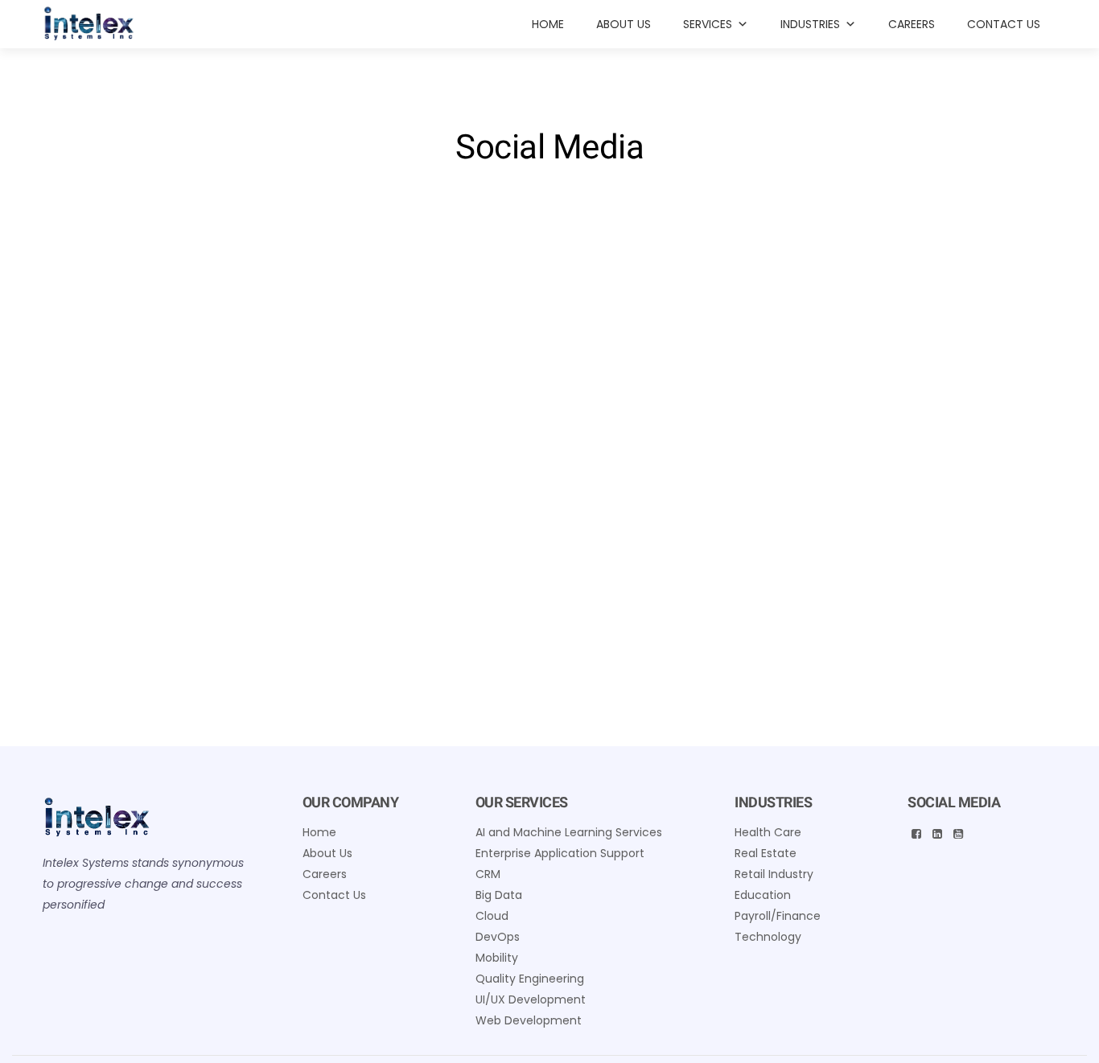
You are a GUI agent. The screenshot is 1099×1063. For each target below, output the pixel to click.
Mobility (496, 958)
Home (548, 24)
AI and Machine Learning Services (568, 832)
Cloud (491, 916)
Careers (911, 24)
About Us (623, 24)
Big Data (498, 895)
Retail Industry (774, 874)
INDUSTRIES (810, 24)
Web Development (528, 1020)
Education (763, 895)
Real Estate (765, 853)
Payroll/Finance (778, 916)
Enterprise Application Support (559, 853)
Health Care (768, 832)
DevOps (497, 937)
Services (707, 24)
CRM (487, 874)
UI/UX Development (530, 999)
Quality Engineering (529, 979)
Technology (768, 937)
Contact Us (1003, 24)
